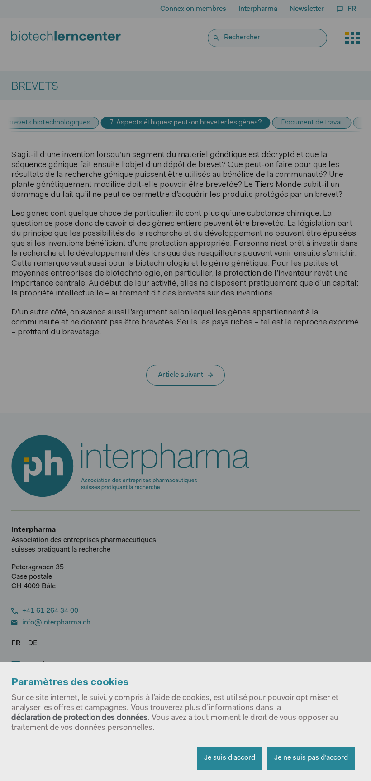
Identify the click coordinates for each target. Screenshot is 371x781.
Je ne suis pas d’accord (311, 758)
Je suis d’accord (229, 758)
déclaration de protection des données (79, 718)
